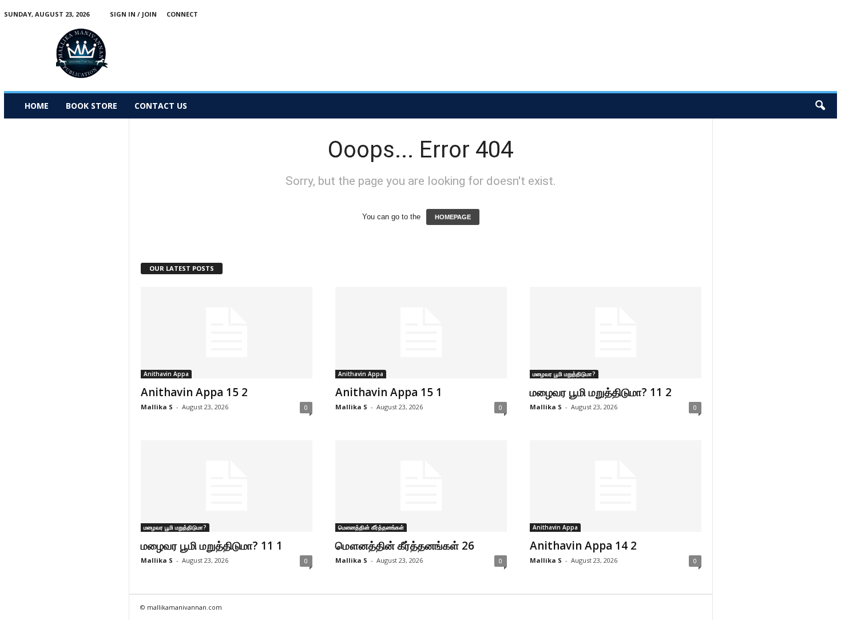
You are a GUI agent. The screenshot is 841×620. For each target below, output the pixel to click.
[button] (819, 106)
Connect (182, 14)
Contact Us (160, 105)
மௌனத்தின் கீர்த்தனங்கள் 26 (404, 545)
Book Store (91, 105)
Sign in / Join (133, 14)
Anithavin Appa (166, 374)
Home (37, 105)
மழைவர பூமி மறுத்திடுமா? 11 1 (212, 545)
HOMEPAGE (453, 217)
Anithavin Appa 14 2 (583, 545)
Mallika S (157, 406)
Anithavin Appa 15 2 (194, 392)
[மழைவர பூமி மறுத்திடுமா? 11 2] (615, 332)
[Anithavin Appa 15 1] (421, 332)
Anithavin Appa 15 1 (388, 392)
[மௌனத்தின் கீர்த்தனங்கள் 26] (421, 486)
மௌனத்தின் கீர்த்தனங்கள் (371, 527)
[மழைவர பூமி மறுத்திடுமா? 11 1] (226, 486)
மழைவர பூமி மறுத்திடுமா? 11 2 (601, 392)
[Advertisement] (628, 54)
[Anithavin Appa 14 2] (615, 486)
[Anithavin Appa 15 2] (226, 332)
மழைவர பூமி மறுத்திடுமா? (564, 374)
